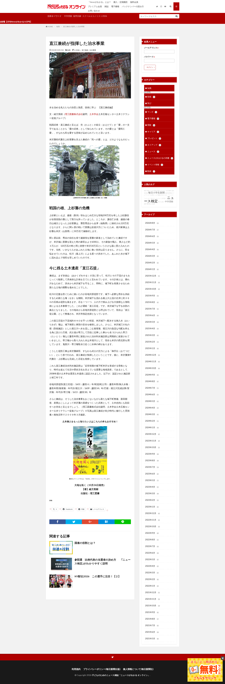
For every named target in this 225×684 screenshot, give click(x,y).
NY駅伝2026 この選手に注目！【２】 (98, 576)
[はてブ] (106, 521)
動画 (150, 171)
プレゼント (154, 138)
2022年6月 (152, 553)
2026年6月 (152, 236)
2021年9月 (152, 612)
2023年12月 (152, 434)
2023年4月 (152, 487)
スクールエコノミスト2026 (94, 16)
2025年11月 (152, 282)
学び (149, 103)
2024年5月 (152, 401)
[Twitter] (74, 521)
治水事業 (92, 50)
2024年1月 (152, 427)
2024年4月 (152, 407)
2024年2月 (152, 421)
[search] (176, 16)
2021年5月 (152, 638)
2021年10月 (152, 605)
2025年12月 (152, 275)
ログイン (150, 67)
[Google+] (90, 521)
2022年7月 (152, 546)
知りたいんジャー (156, 198)
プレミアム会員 (95, 6)
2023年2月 (152, 500)
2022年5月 (152, 559)
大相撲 (153, 204)
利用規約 (76, 669)
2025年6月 (152, 315)
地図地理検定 (169, 193)
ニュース (153, 151)
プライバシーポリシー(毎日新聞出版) (101, 669)
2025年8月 (152, 302)
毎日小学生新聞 (156, 192)
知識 (58, 26)
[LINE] (123, 521)
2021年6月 (152, 632)
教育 (145, 190)
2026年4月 (152, 249)
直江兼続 (85, 50)
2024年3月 (152, 414)
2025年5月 (152, 322)
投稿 (151, 96)
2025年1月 (152, 348)
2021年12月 (152, 592)
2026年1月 (152, 269)
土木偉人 (77, 50)
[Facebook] (57, 521)
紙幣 (145, 204)
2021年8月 (152, 619)
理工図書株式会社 (74, 114)
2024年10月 (152, 368)
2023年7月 (152, 467)
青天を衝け (161, 202)
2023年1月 (152, 506)
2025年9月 (152, 295)
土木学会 (93, 114)
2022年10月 (152, 526)
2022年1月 (152, 586)
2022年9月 (152, 533)
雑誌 (107, 6)
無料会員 (134, 2)
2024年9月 (152, 374)
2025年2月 (152, 341)
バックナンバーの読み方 (133, 6)
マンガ (151, 112)
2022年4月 (152, 566)
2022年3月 (152, 572)
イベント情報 (155, 164)
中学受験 (68, 16)
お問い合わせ (94, 11)
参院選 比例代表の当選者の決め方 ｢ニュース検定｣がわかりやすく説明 (103, 561)
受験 (151, 125)
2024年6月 (152, 394)
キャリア (153, 131)
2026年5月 (152, 243)
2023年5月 (152, 480)
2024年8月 (152, 381)
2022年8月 (152, 539)
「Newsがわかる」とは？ (99, 2)
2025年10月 (152, 289)
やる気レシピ (153, 195)
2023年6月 (152, 473)
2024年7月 (152, 388)
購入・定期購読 (121, 2)
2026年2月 (152, 262)
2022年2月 (152, 579)
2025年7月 (152, 308)
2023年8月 (152, 460)
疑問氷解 (77, 16)
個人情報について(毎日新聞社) (138, 669)
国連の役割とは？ (85, 542)
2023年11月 (152, 440)
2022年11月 (152, 520)
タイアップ (153, 145)
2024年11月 (152, 361)
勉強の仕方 (161, 195)
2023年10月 (152, 447)
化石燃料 (168, 190)
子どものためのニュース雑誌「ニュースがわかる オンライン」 (121, 675)
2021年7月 (152, 625)
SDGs (149, 204)
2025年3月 (152, 335)
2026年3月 (152, 256)
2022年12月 (152, 513)
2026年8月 (152, 223)
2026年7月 (152, 229)
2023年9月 (152, 454)
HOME (50, 26)
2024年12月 (152, 355)
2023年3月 (152, 493)
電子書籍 (115, 6)
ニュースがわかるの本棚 (160, 158)
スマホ (152, 190)
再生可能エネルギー (160, 190)
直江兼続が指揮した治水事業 (73, 26)
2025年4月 (152, 328)
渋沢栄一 (164, 198)
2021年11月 (152, 599)
